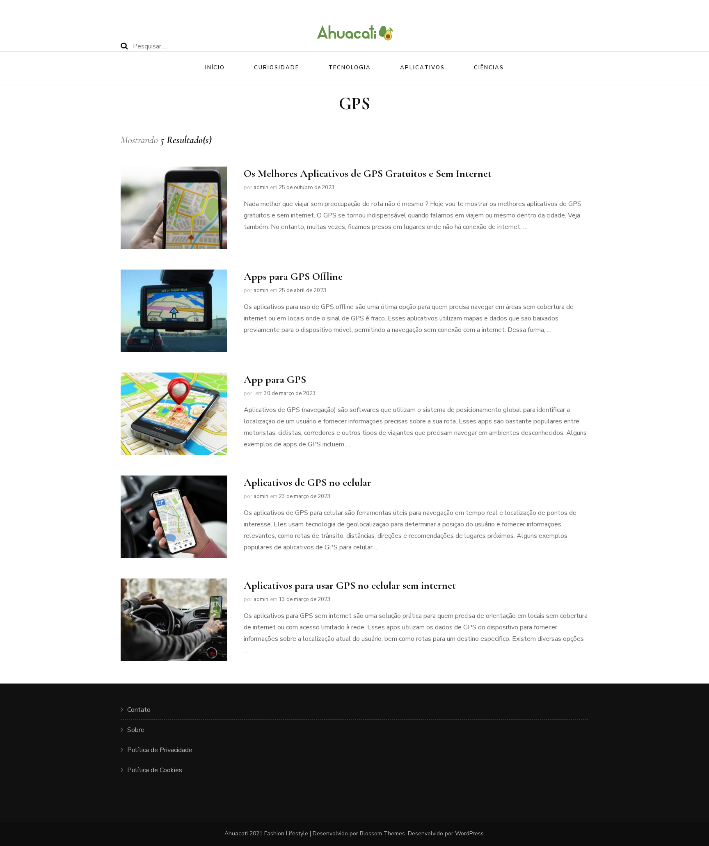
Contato (139, 709)
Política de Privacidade (159, 750)
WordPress (469, 833)
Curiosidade (276, 67)
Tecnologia (349, 67)
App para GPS (275, 379)
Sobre (135, 729)
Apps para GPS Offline (293, 276)
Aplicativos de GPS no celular (307, 482)
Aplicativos (422, 67)
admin (261, 187)
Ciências (489, 67)
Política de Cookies (154, 770)
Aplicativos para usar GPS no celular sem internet (350, 585)
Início (215, 67)
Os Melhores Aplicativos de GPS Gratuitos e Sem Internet (368, 173)
